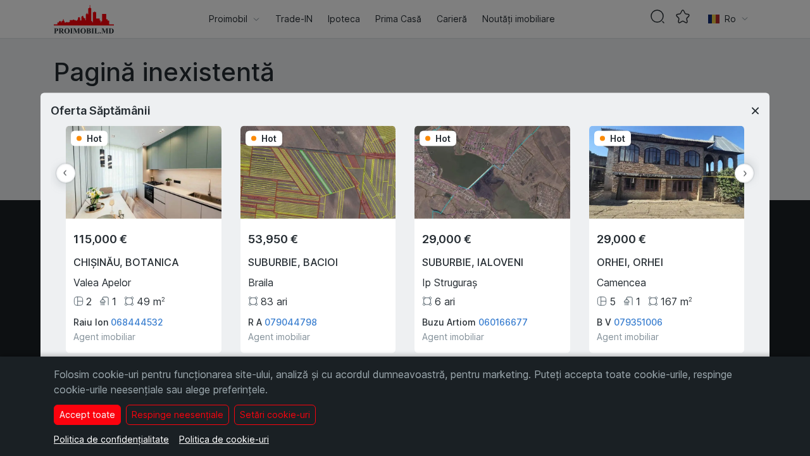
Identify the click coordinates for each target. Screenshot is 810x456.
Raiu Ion (90, 322)
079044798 (291, 322)
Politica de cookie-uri (224, 439)
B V (604, 322)
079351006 (638, 322)
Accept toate (87, 414)
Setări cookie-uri (275, 414)
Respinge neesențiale (177, 414)
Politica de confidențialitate (111, 439)
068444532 (137, 322)
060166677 (503, 322)
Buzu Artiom (449, 322)
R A (255, 322)
